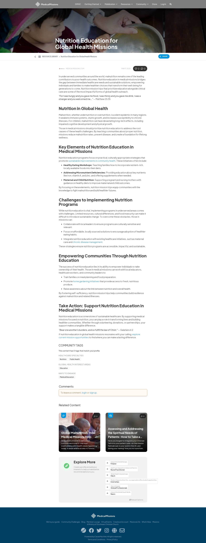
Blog (83, 522)
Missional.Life (135, 522)
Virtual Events (106, 522)
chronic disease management (87, 242)
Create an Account (120, 522)
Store (154, 4)
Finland (113, 463)
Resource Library (50, 56)
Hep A (113, 476)
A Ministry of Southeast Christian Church (102, 524)
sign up (93, 392)
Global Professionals (119, 488)
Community (141, 4)
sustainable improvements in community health (91, 160)
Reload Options (137, 500)
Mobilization (110, 4)
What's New (146, 522)
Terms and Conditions (96, 539)
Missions (155, 522)
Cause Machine (101, 536)
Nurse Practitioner (118, 470)
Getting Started (92, 4)
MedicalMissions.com (75, 68)
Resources (126, 4)
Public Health (75, 359)
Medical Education (67, 377)
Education (64, 368)
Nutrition (63, 359)
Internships (115, 482)
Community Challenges (70, 522)
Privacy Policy (112, 539)
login (84, 392)
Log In (163, 4)
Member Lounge (93, 522)
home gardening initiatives (86, 281)
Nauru (113, 494)
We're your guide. (53, 522)
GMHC (78, 4)
